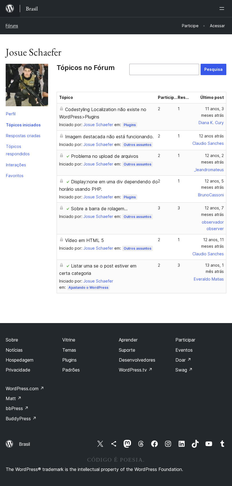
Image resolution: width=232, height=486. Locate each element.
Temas (69, 350)
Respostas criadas (23, 135)
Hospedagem (19, 360)
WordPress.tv (135, 370)
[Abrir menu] (223, 8)
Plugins (130, 125)
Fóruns (12, 25)
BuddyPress (21, 418)
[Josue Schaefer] (27, 86)
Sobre (12, 340)
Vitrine (68, 340)
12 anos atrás (211, 135)
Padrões (71, 370)
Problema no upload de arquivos (104, 156)
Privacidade (18, 370)
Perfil (11, 113)
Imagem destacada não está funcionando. (109, 136)
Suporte (127, 350)
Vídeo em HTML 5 (84, 240)
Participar (185, 340)
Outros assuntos (137, 145)
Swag (184, 370)
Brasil (24, 444)
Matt (14, 398)
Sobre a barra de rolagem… (99, 208)
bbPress (17, 408)
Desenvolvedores (137, 360)
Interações (16, 164)
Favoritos (14, 175)
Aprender (128, 340)
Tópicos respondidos (18, 150)
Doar (183, 360)
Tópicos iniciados (23, 124)
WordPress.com (25, 388)
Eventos (184, 350)
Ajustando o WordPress (88, 287)
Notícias (14, 350)
